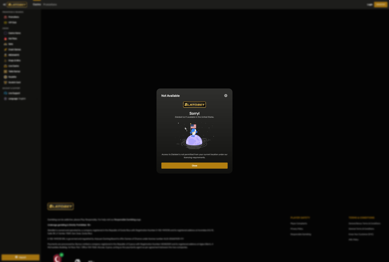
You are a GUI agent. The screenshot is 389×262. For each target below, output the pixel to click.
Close (194, 165)
